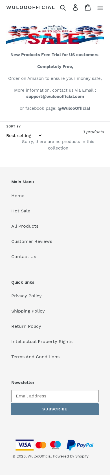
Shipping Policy (28, 311)
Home (17, 195)
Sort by (13, 126)
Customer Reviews (31, 241)
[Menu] (100, 7)
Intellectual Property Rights (41, 341)
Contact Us (23, 256)
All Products (24, 226)
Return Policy (26, 326)
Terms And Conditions (35, 356)
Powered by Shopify (71, 456)
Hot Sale (20, 211)
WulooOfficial (30, 7)
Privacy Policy (26, 295)
